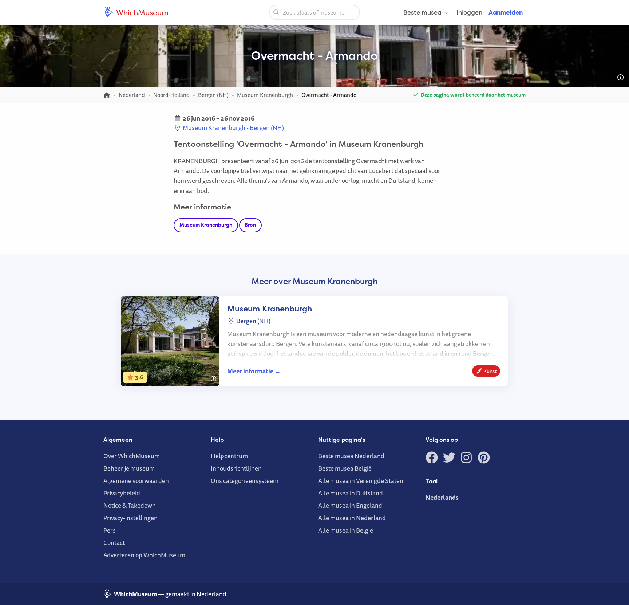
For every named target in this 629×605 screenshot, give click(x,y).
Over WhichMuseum (131, 456)
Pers (109, 530)
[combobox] (314, 12)
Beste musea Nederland (351, 456)
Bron (250, 224)
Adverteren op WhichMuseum (144, 555)
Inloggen (469, 12)
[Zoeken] (276, 12)
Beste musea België (345, 468)
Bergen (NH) (267, 128)
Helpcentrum (229, 456)
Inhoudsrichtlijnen (236, 468)
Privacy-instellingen (130, 518)
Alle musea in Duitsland (350, 493)
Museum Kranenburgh (214, 128)
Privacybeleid (121, 493)
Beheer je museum (129, 468)
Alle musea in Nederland (352, 518)
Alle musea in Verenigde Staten (360, 481)
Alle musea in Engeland (350, 505)
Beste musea (422, 12)
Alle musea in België (345, 530)
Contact (114, 542)
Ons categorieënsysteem (244, 481)
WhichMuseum (142, 12)
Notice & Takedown (129, 505)
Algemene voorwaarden (136, 481)
